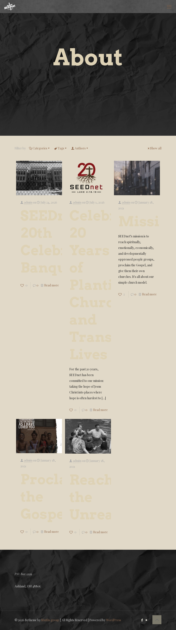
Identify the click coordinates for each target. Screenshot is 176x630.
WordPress (113, 620)
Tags (61, 148)
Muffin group (50, 620)
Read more (51, 285)
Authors (80, 148)
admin (28, 202)
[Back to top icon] (156, 619)
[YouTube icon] (146, 620)
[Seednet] (9, 6)
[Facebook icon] (142, 620)
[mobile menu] (169, 6)
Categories (40, 148)
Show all (155, 148)
